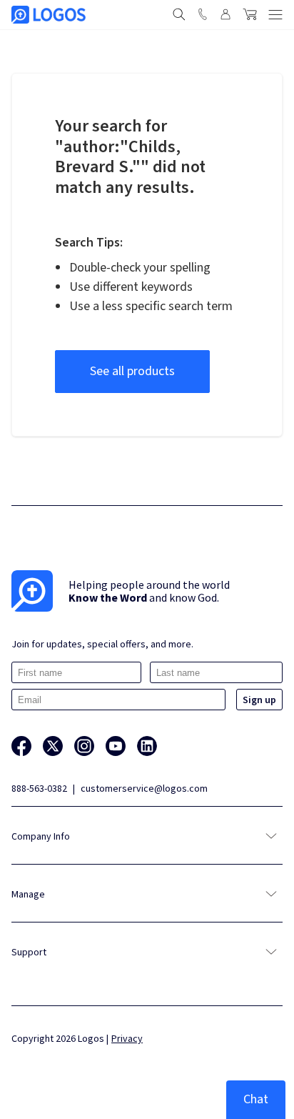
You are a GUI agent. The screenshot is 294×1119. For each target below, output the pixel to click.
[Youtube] (116, 746)
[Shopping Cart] (250, 14)
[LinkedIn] (147, 746)
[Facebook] (21, 746)
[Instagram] (84, 746)
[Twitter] (53, 746)
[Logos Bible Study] (48, 14)
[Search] (179, 14)
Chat (255, 1099)
